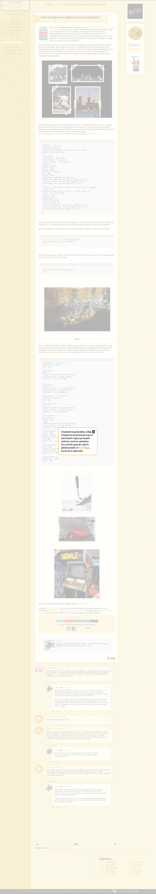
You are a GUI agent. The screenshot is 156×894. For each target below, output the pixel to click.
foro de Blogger (84, 447)
